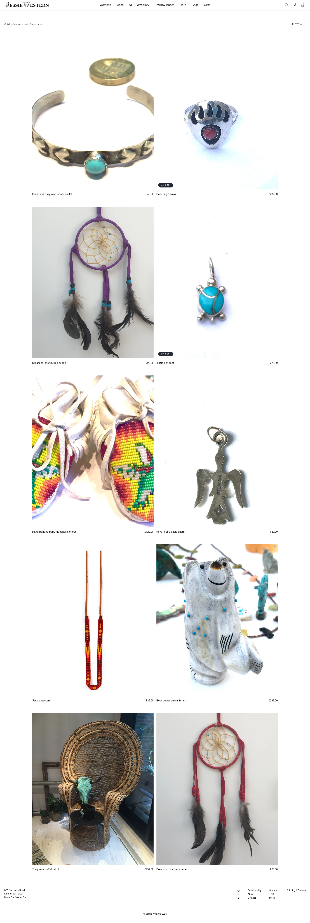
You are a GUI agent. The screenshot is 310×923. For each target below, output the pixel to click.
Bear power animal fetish (171, 701)
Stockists (273, 890)
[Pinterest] (238, 898)
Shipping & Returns (296, 890)
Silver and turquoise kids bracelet (52, 194)
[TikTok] (238, 894)
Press (272, 898)
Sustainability (254, 890)
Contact (252, 898)
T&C (271, 894)
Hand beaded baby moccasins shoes (54, 532)
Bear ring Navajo (166, 194)
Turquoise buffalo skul (45, 869)
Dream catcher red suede (171, 869)
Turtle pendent (165, 363)
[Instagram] (238, 890)
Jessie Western (41, 701)
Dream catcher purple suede (49, 363)
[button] (105, 5)
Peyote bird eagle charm (170, 532)
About (251, 894)
